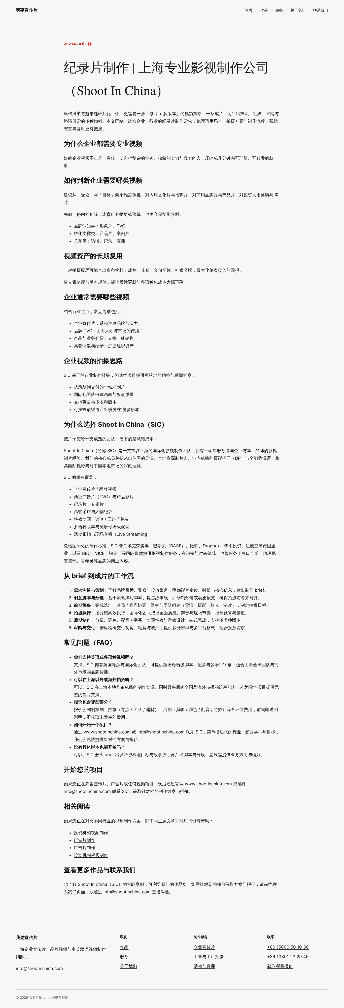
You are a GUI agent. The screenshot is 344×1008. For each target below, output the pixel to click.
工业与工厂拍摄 (209, 956)
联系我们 (320, 10)
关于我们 (297, 10)
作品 (264, 10)
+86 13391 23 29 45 (287, 956)
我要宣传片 (27, 10)
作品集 (180, 884)
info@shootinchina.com (39, 968)
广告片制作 (84, 840)
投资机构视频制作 (91, 832)
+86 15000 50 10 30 (288, 947)
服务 (279, 10)
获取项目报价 (280, 966)
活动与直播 (204, 966)
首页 (249, 10)
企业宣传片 (204, 947)
